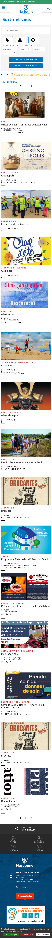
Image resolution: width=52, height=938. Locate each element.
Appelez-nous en (30, 921)
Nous (25, 896)
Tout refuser (28, 935)
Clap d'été (6, 270)
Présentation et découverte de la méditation (25, 606)
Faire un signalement (19, 2)
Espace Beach (8, 365)
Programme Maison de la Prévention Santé (24, 559)
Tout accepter (11, 935)
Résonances (7, 314)
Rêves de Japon (9, 415)
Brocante (6, 510)
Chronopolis (7, 175)
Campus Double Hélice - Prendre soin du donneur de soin (23, 706)
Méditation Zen (9, 653)
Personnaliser (43, 935)
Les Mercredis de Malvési (14, 224)
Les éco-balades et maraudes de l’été (21, 462)
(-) (15, 45)
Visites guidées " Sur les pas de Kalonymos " (25, 124)
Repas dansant (9, 801)
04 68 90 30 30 (25, 887)
